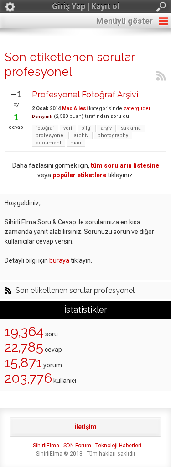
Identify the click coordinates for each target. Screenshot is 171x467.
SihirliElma (46, 445)
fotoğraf (45, 128)
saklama (131, 128)
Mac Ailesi (75, 108)
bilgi (86, 128)
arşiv (106, 128)
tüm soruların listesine (125, 165)
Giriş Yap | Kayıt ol (85, 6)
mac (75, 143)
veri (67, 128)
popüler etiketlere (79, 175)
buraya (59, 260)
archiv (81, 135)
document (48, 143)
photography (113, 135)
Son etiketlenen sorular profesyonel (75, 290)
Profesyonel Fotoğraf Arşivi (85, 94)
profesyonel (50, 135)
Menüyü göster (124, 21)
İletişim (85, 426)
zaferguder (137, 108)
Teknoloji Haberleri (118, 445)
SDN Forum (77, 445)
